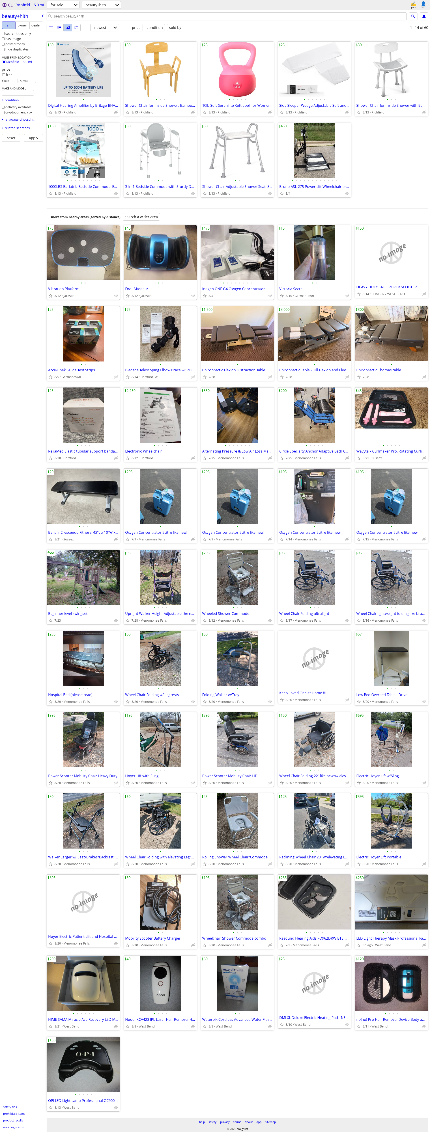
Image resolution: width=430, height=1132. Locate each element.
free (9, 74)
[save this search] (424, 16)
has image (13, 39)
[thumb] (59, 27)
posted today (15, 44)
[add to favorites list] (50, 112)
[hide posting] (116, 112)
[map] (76, 27)
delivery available (18, 107)
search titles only (18, 33)
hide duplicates (17, 49)
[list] (51, 27)
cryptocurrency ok (18, 112)
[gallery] (68, 27)
